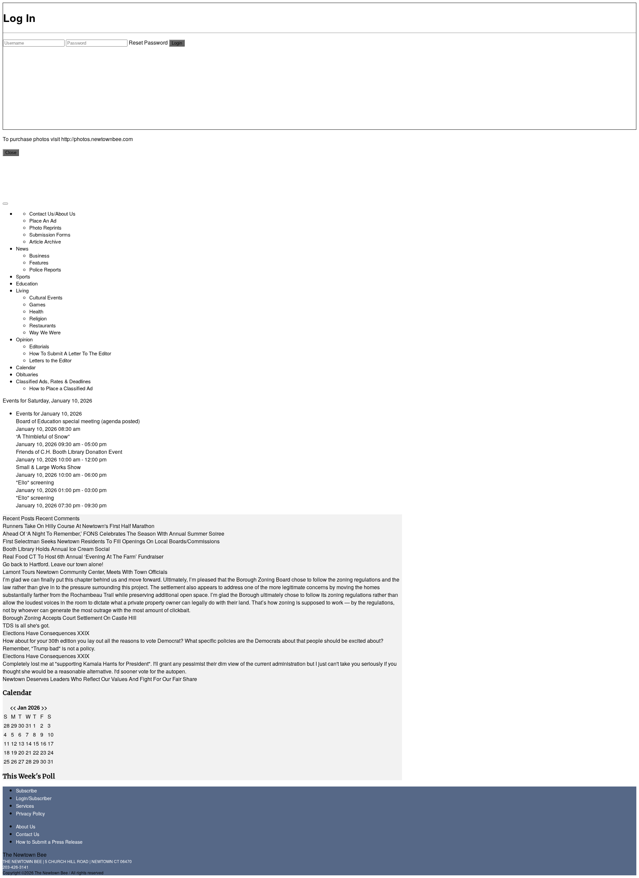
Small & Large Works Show (48, 467)
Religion (38, 318)
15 (36, 743)
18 (7, 752)
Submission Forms (50, 234)
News (22, 248)
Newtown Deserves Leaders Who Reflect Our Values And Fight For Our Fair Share (100, 679)
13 (21, 743)
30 (21, 725)
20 (21, 752)
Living (22, 290)
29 (14, 725)
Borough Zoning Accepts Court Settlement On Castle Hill (69, 617)
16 (43, 743)
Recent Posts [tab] (18, 518)
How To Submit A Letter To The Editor (70, 353)
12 (14, 743)
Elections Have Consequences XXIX (46, 633)
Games (37, 304)
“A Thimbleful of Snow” (43, 436)
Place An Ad (42, 220)
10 (51, 734)
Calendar (26, 367)
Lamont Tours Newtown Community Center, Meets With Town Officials (85, 572)
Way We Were (45, 332)
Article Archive (45, 241)
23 (43, 752)
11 (7, 743)
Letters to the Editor (50, 360)
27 (21, 761)
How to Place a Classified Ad (61, 388)
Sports (23, 276)
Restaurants (42, 325)
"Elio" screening (35, 482)
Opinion (24, 339)
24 (51, 752)
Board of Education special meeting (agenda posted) (78, 421)
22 (36, 752)
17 (51, 743)
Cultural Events (46, 297)
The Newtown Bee (25, 854)
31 (29, 725)
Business (39, 255)
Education (27, 283)
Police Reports (45, 269)
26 (14, 761)
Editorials (39, 346)
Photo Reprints (45, 227)
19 (14, 752)
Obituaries (27, 374)
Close (10, 152)
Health (36, 311)
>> (44, 707)
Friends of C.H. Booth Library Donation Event (69, 451)
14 (29, 743)
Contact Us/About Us (52, 213)
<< (13, 707)
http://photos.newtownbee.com (97, 139)
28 (7, 725)
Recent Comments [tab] (58, 518)
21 (29, 752)
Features (39, 262)
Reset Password (148, 42)
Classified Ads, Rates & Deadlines (53, 381)
